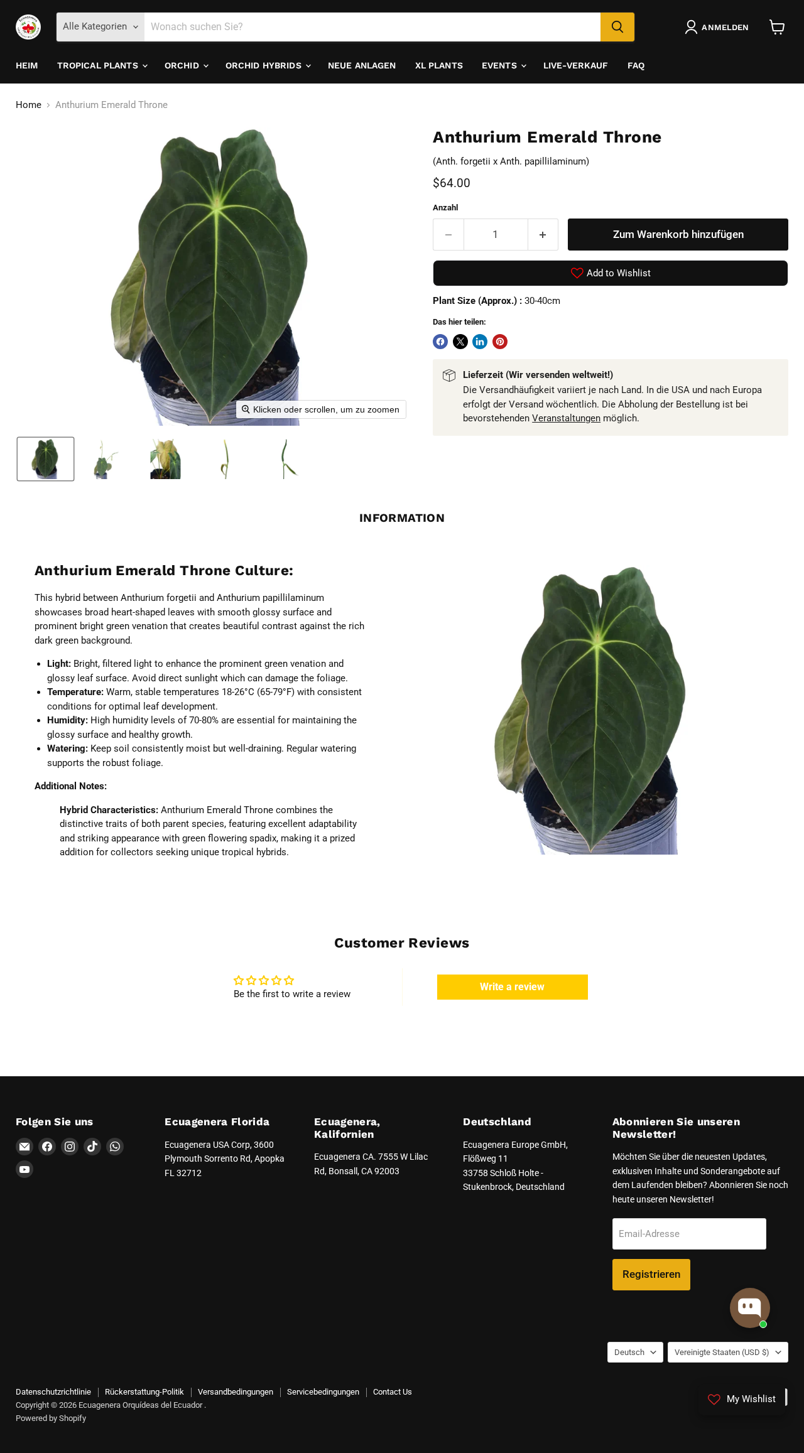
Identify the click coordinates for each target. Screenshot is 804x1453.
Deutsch (629, 1352)
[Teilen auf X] (460, 341)
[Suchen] (617, 27)
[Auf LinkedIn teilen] (479, 341)
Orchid (183, 65)
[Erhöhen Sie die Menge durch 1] (543, 235)
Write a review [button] (512, 987)
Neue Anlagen (362, 65)
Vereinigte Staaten (722, 1352)
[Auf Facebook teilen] (440, 341)
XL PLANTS (439, 65)
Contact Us (392, 1391)
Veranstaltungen (566, 418)
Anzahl (445, 207)
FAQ (635, 65)
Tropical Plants (99, 65)
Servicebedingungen (323, 1391)
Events (500, 65)
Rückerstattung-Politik (144, 1391)
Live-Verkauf (576, 65)
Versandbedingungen (235, 1391)
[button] (719, 27)
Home (28, 105)
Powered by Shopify (51, 1418)
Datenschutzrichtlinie (53, 1391)
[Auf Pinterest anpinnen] (500, 341)
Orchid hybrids (264, 65)
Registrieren (651, 1274)
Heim (27, 65)
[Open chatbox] (750, 1308)
